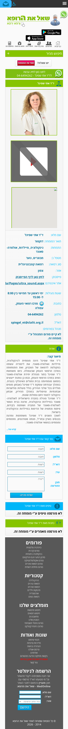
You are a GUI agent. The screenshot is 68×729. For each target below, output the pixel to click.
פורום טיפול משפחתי (33, 623)
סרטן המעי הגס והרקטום (33, 557)
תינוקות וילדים (33, 590)
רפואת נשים (33, 596)
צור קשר (34, 662)
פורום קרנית (33, 550)
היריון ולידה (34, 580)
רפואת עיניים (34, 583)
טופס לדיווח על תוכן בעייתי (34, 659)
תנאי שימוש (33, 639)
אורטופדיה (34, 593)
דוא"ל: (48, 696)
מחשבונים (34, 616)
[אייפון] (35, 40)
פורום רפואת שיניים (34, 563)
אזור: (48, 701)
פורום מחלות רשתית (34, 567)
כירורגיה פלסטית (33, 547)
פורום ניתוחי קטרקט (34, 626)
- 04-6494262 (34, 73)
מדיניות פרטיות (34, 643)
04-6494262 (35, 314)
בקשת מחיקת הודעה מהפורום (34, 656)
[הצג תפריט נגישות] (14, 4)
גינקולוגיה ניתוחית (34, 554)
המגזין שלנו (34, 619)
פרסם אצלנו (33, 649)
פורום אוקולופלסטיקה (34, 560)
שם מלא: (46, 692)
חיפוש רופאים (34, 613)
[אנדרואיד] (51, 34)
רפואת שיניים (34, 586)
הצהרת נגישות (34, 646)
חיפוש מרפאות (33, 610)
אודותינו (34, 652)
